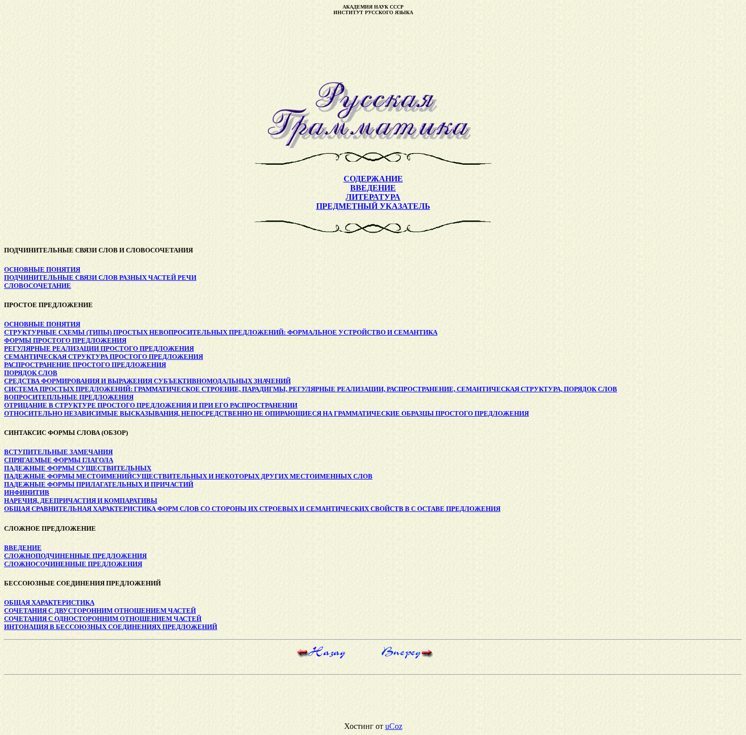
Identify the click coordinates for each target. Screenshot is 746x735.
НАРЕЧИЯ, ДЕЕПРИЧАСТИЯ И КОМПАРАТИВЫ (80, 500)
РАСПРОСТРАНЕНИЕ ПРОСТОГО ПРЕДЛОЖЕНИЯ (85, 365)
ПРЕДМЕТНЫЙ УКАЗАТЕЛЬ (373, 206)
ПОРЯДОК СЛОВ (30, 373)
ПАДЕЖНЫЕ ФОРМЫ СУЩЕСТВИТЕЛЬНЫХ (77, 468)
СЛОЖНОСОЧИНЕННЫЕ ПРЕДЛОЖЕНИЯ (73, 564)
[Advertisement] (373, 48)
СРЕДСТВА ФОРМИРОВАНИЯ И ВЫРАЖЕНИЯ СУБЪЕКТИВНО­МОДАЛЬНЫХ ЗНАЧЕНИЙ (147, 381)
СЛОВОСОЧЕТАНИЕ (37, 285)
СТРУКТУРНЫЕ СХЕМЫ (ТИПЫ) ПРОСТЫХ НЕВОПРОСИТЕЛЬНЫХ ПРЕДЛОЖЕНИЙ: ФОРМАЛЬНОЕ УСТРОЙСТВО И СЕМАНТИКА (220, 332)
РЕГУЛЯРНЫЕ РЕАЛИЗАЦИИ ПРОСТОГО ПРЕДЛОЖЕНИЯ (99, 348)
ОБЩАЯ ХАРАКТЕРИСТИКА (49, 602)
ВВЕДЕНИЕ (373, 187)
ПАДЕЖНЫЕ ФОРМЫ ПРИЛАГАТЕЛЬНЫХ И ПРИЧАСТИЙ (98, 484)
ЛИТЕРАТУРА (373, 197)
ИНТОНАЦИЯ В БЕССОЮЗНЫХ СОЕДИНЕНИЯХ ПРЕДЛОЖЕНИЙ (110, 627)
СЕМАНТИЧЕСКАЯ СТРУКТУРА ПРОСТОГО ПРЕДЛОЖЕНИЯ (103, 356)
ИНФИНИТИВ (26, 492)
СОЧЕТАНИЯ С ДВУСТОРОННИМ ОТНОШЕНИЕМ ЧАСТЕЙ (100, 610)
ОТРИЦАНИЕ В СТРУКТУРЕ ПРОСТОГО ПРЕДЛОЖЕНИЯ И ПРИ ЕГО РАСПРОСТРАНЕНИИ (150, 405)
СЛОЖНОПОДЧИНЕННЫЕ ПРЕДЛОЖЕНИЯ (75, 556)
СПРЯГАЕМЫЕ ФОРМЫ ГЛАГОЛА (58, 460)
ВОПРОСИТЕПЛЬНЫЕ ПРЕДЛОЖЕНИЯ (68, 397)
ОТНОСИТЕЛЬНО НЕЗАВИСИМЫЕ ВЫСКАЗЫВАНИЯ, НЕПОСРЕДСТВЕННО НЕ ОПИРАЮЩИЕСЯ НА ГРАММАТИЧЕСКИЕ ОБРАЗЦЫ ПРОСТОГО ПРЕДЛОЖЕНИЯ (266, 413)
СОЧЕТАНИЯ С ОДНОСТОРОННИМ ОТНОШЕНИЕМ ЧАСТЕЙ (102, 618)
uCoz (393, 726)
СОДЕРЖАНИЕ (373, 178)
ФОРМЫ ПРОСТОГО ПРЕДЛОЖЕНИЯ (65, 340)
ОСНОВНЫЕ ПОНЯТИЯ (42, 269)
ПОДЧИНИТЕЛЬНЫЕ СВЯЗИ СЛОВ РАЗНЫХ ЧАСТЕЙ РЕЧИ (100, 277)
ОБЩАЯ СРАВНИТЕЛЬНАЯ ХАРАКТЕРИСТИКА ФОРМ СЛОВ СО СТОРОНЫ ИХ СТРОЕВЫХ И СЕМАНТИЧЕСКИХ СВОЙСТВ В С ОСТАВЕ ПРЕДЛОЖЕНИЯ (252, 508)
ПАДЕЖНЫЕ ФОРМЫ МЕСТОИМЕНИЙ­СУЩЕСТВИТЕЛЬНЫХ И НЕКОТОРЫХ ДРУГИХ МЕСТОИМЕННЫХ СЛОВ (188, 476)
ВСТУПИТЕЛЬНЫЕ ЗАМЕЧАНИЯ (58, 452)
